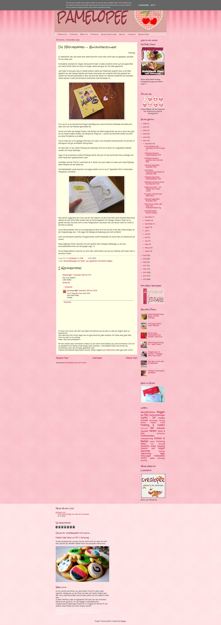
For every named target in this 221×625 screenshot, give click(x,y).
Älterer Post (131, 358)
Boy (146, 415)
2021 (145, 141)
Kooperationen (143, 34)
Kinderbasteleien (147, 435)
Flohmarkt (94, 34)
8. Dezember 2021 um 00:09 (87, 291)
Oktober (148, 220)
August (147, 227)
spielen (152, 458)
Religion (109, 261)
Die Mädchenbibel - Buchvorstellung (151, 212)
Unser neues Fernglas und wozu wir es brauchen (73, 514)
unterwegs (161, 458)
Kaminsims (161, 433)
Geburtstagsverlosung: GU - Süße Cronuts (156, 343)
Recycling (162, 444)
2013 (145, 279)
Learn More (144, 5)
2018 (145, 262)
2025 (145, 127)
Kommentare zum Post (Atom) (75, 363)
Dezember (148, 144)
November (149, 217)
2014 (145, 276)
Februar (148, 248)
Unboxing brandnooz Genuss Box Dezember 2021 (154, 183)
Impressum (132, 34)
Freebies (153, 422)
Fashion (143, 422)
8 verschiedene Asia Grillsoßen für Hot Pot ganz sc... (155, 148)
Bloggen (161, 412)
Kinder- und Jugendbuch (88, 261)
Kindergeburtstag (147, 439)
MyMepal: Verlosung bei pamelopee (156, 372)
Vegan (162, 453)
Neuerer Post (62, 358)
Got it (153, 5)
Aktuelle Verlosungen (109, 34)
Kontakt (122, 34)
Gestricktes (144, 428)
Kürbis (152, 441)
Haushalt (144, 431)
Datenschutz (62, 34)
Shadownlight (67, 275)
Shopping (161, 446)
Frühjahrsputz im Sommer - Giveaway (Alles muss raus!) (155, 354)
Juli (146, 231)
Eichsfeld (144, 420)
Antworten (66, 283)
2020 (145, 255)
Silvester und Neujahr (153, 448)
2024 (145, 130)
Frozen (162, 422)
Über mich (84, 34)
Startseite (74, 34)
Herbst (153, 431)
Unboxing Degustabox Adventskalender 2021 (153, 178)
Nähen (143, 443)
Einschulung (153, 420)
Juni (146, 234)
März (147, 244)
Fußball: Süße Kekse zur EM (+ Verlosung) (72, 537)
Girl (78, 261)
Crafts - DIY (148, 418)
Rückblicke (145, 446)
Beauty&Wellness (148, 412)
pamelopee (71, 291)
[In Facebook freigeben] (94, 258)
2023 (145, 134)
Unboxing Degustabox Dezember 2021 (152, 166)
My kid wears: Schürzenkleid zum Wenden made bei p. (155, 335)
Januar (147, 251)
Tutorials (162, 451)
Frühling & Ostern (153, 425)
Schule (153, 446)
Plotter (152, 444)
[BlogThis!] (90, 258)
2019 (145, 259)
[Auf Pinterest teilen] (95, 258)
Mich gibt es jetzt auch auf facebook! (156, 362)
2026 (145, 124)
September (149, 224)
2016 (145, 269)
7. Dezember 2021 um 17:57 (82, 275)
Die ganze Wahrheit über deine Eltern (153, 195)
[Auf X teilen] (92, 258)
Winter (144, 458)
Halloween (161, 428)
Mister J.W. (61, 512)
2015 (145, 272)
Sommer (145, 451)
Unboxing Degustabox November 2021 (152, 200)
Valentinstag (146, 453)
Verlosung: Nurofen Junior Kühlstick (154, 325)
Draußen (161, 418)
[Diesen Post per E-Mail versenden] (89, 258)
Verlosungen (146, 456)
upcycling (144, 460)
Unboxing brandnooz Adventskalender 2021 (153, 154)
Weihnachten (159, 456)
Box (142, 415)
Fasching (162, 420)
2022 (145, 137)
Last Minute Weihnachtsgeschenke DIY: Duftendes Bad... (154, 172)
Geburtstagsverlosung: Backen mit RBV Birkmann (156, 316)
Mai (146, 237)
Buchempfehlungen (70, 261)
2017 (145, 266)
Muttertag (160, 441)
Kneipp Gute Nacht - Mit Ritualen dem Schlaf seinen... (153, 189)
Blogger (123, 621)
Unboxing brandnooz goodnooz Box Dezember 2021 (154, 160)
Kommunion (102, 261)
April (147, 241)
